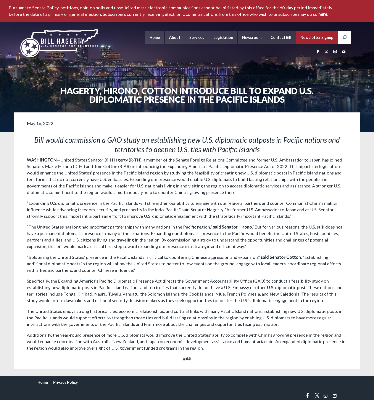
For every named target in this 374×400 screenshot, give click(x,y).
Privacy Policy (65, 382)
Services (196, 37)
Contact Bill (281, 37)
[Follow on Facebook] (317, 51)
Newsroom (251, 37)
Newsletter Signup (316, 37)
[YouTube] (335, 395)
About (174, 37)
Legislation (223, 37)
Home (155, 37)
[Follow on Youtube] (343, 51)
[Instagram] (325, 395)
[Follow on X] (326, 51)
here (322, 14)
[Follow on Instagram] (335, 51)
